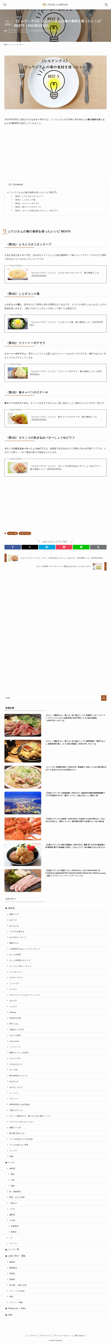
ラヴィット (14, 1099)
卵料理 (14, 1232)
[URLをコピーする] (98, 547)
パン (11, 1238)
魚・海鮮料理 (15, 1192)
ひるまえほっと (16, 1064)
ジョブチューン (16, 972)
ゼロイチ (13, 1001)
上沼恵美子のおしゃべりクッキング (24, 949)
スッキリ (13, 989)
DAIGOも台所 (15, 1018)
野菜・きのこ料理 (17, 1197)
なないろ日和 (15, 1035)
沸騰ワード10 (15, 1127)
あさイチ (13, 920)
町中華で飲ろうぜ (17, 1133)
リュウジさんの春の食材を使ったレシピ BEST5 (33, 192)
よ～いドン (14, 1093)
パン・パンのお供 (17, 1291)
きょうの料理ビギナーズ (19, 960)
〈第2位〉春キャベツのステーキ (27, 207)
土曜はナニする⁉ (16, 1029)
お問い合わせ (79, 1336)
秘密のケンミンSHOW (18, 1052)
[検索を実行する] (104, 698)
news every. (14, 1041)
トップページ (32, 1336)
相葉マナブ (14, 914)
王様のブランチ (16, 1110)
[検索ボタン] (106, 4)
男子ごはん (14, 1024)
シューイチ (14, 983)
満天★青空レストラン (18, 1076)
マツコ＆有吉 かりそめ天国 (21, 1139)
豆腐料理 (14, 1226)
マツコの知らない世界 (18, 1145)
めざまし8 (13, 1081)
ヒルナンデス (23, 31)
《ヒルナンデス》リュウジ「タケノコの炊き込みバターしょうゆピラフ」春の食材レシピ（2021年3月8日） (65, 467)
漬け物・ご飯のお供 (17, 1285)
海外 (10, 1315)
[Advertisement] (55, 153)
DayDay (12, 1012)
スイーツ (13, 1243)
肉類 (11, 1296)
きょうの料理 (15, 954)
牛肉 (13, 1180)
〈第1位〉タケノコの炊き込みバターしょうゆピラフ (35, 210)
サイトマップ (45, 1336)
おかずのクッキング (17, 937)
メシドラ (13, 1151)
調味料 (12, 1262)
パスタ (12, 1209)
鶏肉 (13, 1186)
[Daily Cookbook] (55, 4)
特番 (11, 1156)
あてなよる (14, 926)
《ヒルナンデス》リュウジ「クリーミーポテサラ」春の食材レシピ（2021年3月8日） (66, 372)
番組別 (11, 908)
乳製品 (12, 1273)
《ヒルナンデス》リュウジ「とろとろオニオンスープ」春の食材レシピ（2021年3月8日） (64, 274)
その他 (12, 1220)
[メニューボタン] (4, 4)
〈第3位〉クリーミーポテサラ (26, 203)
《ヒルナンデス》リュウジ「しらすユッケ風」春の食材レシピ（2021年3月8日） (66, 323)
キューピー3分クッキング (20, 966)
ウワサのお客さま (17, 931)
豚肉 (13, 1174)
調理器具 (13, 1268)
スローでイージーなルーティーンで (24, 995)
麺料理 (12, 1215)
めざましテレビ (16, 1087)
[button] (12, 547)
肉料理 (12, 1168)
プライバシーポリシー (62, 1336)
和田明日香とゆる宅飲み (19, 1104)
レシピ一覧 (12, 31)
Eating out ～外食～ (17, 1308)
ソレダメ (13, 1006)
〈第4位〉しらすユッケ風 (24, 200)
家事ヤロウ (14, 943)
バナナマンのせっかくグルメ (21, 1122)
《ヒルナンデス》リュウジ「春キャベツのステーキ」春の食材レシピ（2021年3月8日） (63, 418)
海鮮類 (12, 1279)
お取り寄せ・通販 (17, 1256)
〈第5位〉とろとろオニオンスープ (28, 196)
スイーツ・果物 (16, 1302)
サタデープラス (16, 978)
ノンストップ (15, 1047)
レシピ (11, 1162)
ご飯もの (13, 1203)
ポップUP (13, 1070)
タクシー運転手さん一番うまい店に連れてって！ (30, 1116)
